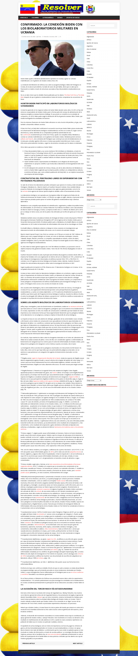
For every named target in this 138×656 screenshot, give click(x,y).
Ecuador (89, 74)
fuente (54, 373)
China (88, 62)
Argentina (90, 46)
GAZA (88, 96)
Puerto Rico (90, 156)
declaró (39, 597)
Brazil (88, 55)
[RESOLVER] (69, 9)
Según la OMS (73, 377)
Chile (88, 58)
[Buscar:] (102, 25)
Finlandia (89, 93)
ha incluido (40, 514)
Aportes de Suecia (73, 17)
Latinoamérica (48, 17)
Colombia (35, 17)
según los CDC (51, 539)
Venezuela (24, 17)
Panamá (89, 143)
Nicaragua (90, 134)
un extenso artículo (75, 306)
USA (56, 36)
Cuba (88, 71)
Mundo (60, 17)
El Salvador (90, 77)
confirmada (27, 135)
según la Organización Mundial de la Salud (46, 358)
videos (89, 184)
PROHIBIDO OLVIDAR (93, 152)
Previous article (29, 643)
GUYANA (89, 102)
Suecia (89, 165)
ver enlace (54, 549)
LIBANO (89, 124)
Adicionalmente (40, 524)
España (89, 80)
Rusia (88, 159)
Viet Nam (89, 187)
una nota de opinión (54, 634)
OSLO (88, 137)
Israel (88, 118)
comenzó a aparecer (43, 489)
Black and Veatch (27, 139)
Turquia (89, 168)
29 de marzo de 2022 (29, 36)
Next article (77, 643)
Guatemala (90, 99)
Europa (89, 84)
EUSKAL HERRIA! (92, 87)
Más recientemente (51, 529)
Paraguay (89, 146)
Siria (88, 162)
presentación (40, 497)
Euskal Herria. (91, 90)
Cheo (39, 36)
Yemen (89, 190)
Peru (88, 149)
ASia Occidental (91, 49)
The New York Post (70, 95)
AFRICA (89, 40)
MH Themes (46, 652)
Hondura (89, 109)
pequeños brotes (75, 452)
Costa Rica (90, 68)
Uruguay (89, 174)
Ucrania (51, 36)
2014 (52, 452)
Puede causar (61, 481)
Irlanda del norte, (92, 115)
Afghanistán (90, 37)
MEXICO (89, 127)
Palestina (89, 140)
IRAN (88, 112)
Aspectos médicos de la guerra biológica (46, 381)
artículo (25, 191)
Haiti (88, 105)
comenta (28, 522)
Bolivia (89, 52)
